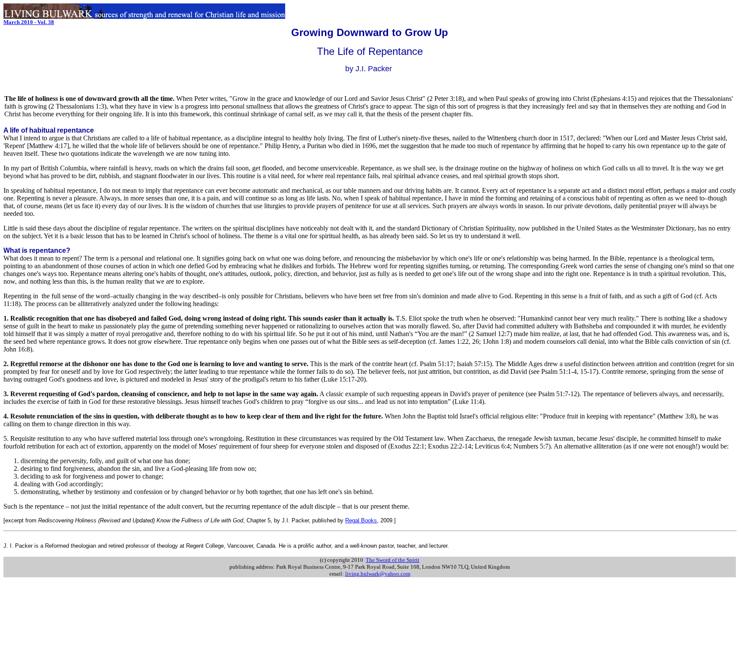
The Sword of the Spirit (392, 560)
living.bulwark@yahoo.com (377, 573)
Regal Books (361, 520)
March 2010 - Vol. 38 (28, 22)
